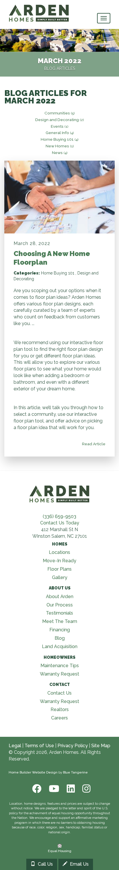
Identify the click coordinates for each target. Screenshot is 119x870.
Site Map (100, 745)
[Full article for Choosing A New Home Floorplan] (59, 197)
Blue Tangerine (75, 772)
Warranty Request (59, 674)
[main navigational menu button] (103, 18)
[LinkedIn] (70, 788)
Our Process (60, 605)
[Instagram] (84, 788)
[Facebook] (36, 788)
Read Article (93, 444)
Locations (59, 552)
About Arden (59, 596)
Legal (15, 745)
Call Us (45, 864)
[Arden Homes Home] (39, 7)
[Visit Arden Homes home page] (59, 493)
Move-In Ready (59, 560)
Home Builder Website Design (33, 772)
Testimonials (59, 613)
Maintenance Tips (59, 665)
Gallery (59, 577)
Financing (59, 629)
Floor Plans (59, 569)
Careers (59, 718)
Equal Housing (59, 851)
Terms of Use (39, 745)
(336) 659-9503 (59, 516)
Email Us (79, 864)
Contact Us (59, 693)
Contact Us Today (59, 523)
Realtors (60, 709)
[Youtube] (53, 788)
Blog (60, 638)
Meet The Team (59, 621)
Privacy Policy (72, 745)
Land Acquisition (59, 646)
